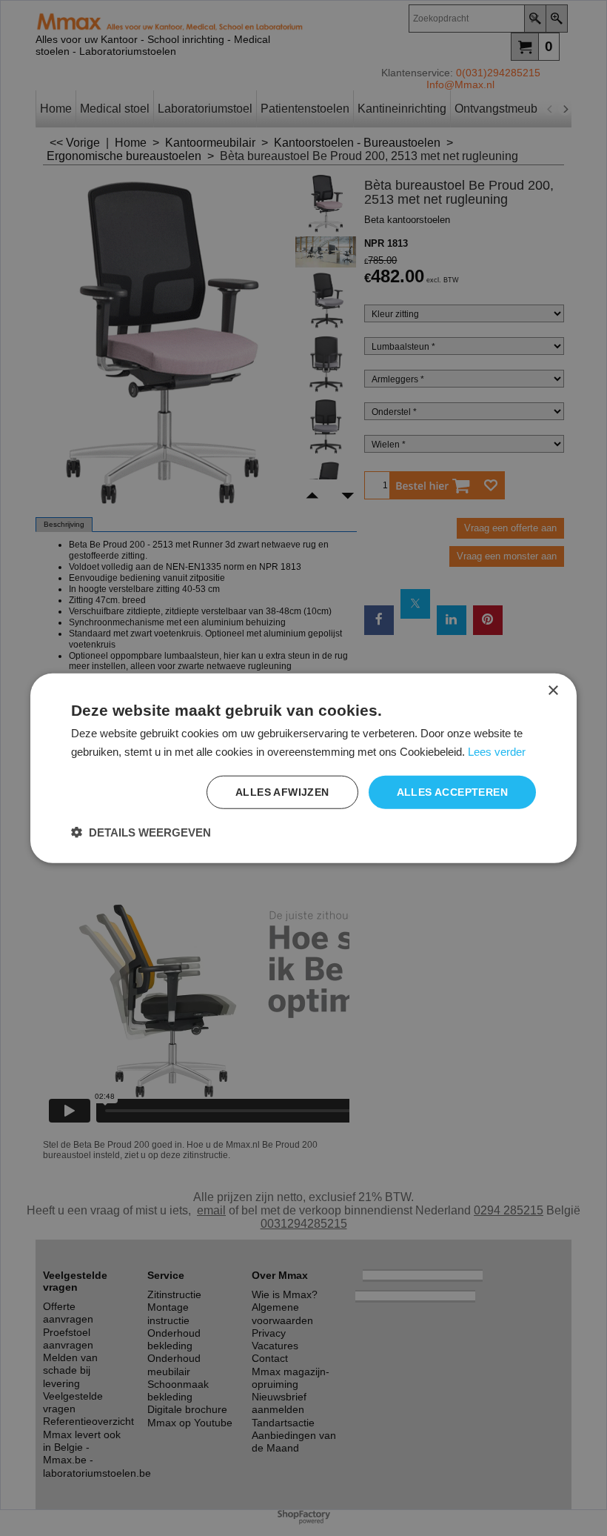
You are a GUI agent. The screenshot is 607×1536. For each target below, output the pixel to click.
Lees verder (497, 751)
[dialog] (303, 768)
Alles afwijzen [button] (282, 792)
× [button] (552, 690)
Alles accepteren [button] (452, 792)
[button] (141, 832)
